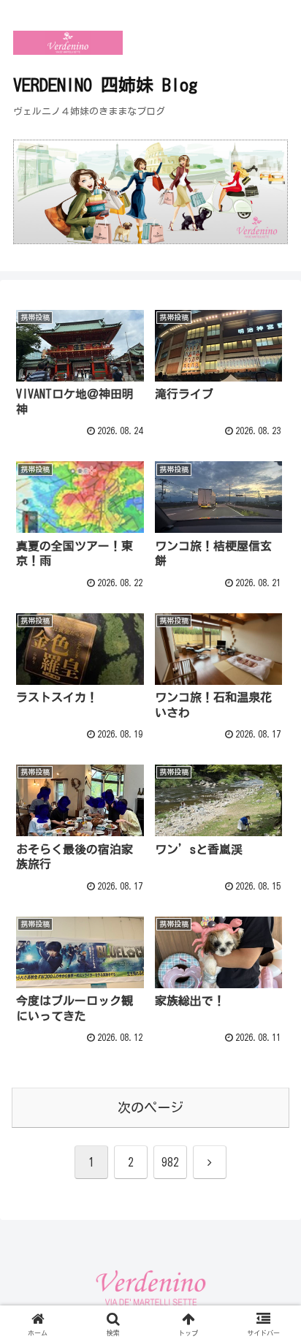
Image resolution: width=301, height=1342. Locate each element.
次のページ (150, 1107)
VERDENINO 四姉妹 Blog (105, 85)
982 (170, 1162)
